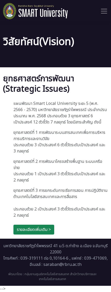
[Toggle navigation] (104, 11)
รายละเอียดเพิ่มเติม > (34, 230)
